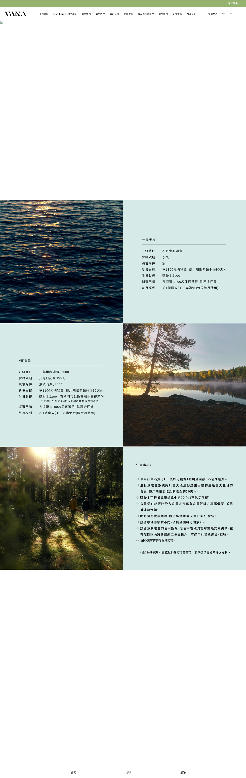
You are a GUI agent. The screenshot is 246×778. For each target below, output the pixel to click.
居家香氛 (128, 14)
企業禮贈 (177, 14)
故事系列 (191, 14)
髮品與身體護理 (146, 14)
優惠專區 (43, 14)
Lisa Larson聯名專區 (65, 14)
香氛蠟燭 (86, 14)
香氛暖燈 (100, 14)
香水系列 (114, 14)
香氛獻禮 (163, 14)
